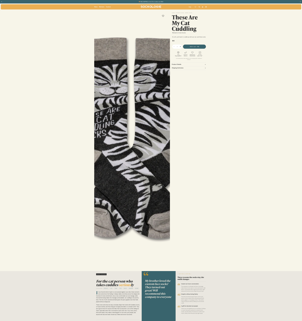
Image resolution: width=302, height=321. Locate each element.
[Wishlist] (195, 7)
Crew (116, 288)
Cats (111, 288)
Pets (120, 288)
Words (136, 288)
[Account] (202, 7)
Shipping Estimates (177, 68)
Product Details (176, 64)
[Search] (199, 7)
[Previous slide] (1, 1)
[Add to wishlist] (163, 16)
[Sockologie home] (151, 7)
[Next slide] (300, 1)
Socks (125, 288)
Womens (131, 288)
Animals (106, 288)
